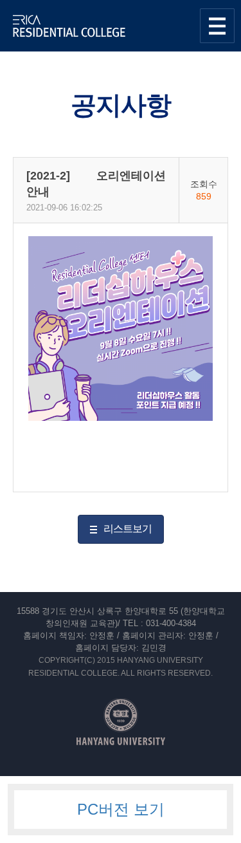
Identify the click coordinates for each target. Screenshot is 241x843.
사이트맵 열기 (217, 25)
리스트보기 (127, 528)
